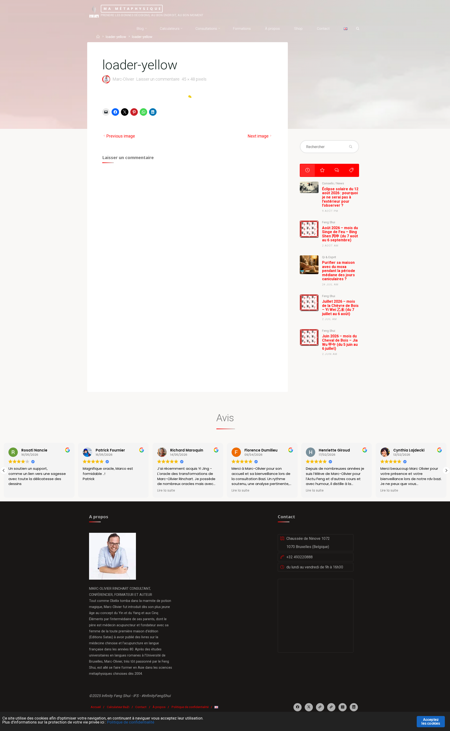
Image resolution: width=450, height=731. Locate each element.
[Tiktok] (331, 707)
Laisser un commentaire (158, 79)
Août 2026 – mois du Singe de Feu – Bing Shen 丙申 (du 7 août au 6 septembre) (340, 234)
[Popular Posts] (322, 170)
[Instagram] (342, 707)
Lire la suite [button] (166, 491)
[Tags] (351, 170)
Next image (258, 136)
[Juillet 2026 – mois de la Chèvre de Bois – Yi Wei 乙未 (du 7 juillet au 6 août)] (309, 302)
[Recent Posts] (307, 170)
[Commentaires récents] (337, 170)
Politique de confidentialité (190, 707)
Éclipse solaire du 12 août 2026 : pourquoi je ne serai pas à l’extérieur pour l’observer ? (340, 197)
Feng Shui (328, 222)
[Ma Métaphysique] (94, 11)
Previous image (120, 136)
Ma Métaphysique (133, 8)
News (340, 183)
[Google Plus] (320, 707)
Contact (140, 707)
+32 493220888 (299, 557)
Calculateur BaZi (118, 707)
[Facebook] (297, 707)
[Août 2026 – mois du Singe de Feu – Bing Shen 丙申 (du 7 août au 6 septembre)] (309, 229)
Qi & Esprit (329, 257)
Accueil (96, 707)
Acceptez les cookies (430, 721)
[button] (446, 470)
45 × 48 (189, 79)
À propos (159, 707)
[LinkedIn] (354, 707)
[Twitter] (309, 707)
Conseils (328, 183)
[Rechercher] (357, 28)
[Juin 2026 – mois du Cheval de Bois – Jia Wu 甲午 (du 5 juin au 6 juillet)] (309, 337)
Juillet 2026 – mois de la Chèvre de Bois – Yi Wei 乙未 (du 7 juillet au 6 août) (340, 307)
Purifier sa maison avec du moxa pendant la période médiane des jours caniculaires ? (338, 270)
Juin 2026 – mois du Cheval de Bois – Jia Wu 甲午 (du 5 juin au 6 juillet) (340, 342)
